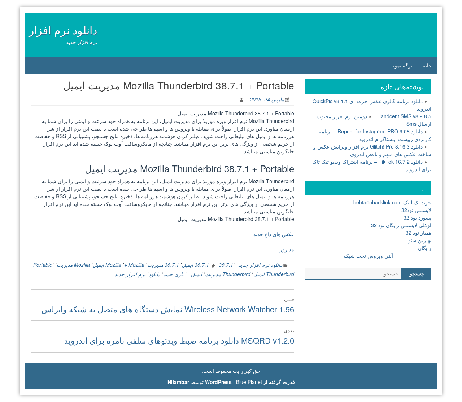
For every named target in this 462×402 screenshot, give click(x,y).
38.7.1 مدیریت (163, 264)
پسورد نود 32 (417, 217)
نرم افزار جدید (130, 274)
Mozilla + (134, 264)
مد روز (287, 249)
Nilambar (178, 381)
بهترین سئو (419, 240)
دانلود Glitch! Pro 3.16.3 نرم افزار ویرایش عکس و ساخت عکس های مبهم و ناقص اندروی (372, 150)
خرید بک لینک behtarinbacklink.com (392, 202)
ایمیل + (194, 274)
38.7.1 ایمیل (195, 264)
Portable (42, 264)
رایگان (424, 247)
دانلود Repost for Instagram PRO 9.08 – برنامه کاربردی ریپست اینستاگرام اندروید (375, 135)
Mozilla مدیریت (73, 264)
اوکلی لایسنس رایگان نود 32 (401, 225)
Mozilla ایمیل (107, 264)
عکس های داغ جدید (273, 234)
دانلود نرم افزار (63, 29)
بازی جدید (173, 274)
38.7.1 (226, 264)
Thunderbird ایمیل (273, 274)
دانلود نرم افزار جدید (260, 264)
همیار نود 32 (418, 232)
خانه (427, 65)
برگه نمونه (401, 65)
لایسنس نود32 (416, 209)
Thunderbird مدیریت (227, 274)
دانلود (154, 274)
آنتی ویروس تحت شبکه (368, 255)
